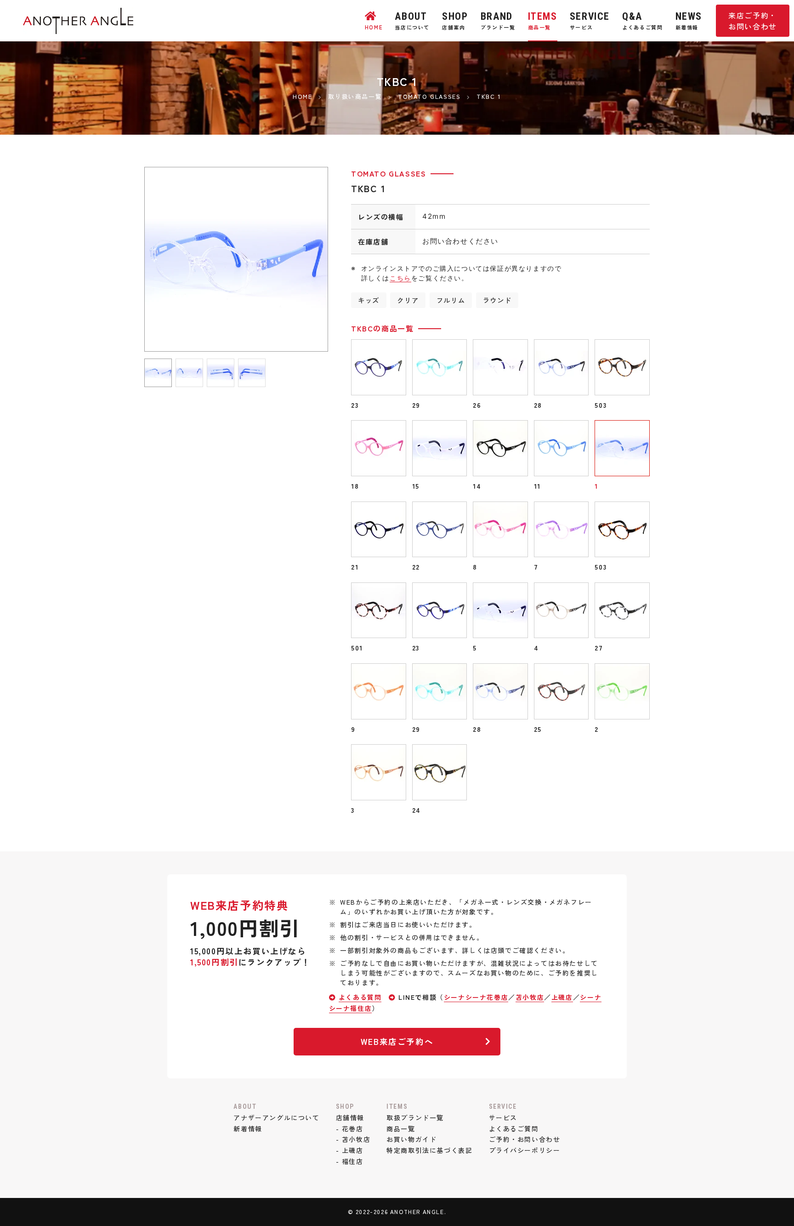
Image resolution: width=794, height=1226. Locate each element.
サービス (503, 1117)
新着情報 (247, 1128)
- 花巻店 (349, 1128)
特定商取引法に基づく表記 (429, 1150)
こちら (400, 278)
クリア (408, 300)
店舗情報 (350, 1117)
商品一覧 (400, 1128)
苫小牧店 (530, 997)
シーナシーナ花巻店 (476, 997)
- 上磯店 (349, 1150)
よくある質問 (360, 997)
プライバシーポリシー (525, 1150)
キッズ (369, 300)
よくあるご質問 (514, 1128)
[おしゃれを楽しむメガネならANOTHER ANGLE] (78, 27)
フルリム (451, 300)
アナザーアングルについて (276, 1117)
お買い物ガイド (411, 1139)
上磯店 (562, 997)
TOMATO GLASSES (388, 173)
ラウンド (497, 300)
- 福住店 (349, 1161)
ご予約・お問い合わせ (525, 1139)
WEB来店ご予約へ (397, 1041)
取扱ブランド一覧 (415, 1117)
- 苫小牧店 (353, 1139)
